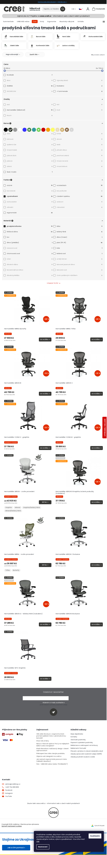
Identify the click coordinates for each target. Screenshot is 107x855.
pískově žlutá (29, 155)
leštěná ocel (79, 253)
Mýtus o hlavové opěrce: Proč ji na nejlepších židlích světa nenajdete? (52, 745)
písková (29, 161)
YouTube (8, 796)
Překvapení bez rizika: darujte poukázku (50, 754)
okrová (79, 139)
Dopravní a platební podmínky (82, 743)
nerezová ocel (29, 248)
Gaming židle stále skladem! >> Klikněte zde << (52, 2)
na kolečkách (79, 185)
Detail (44, 502)
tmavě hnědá (29, 150)
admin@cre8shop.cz (12, 784)
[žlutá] (53, 129)
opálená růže (29, 145)
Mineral (17, 507)
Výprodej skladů (79, 80)
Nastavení (43, 847)
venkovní (79, 202)
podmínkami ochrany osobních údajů (53, 705)
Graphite (8, 507)
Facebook (8, 790)
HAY (79, 105)
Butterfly (16, 570)
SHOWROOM (29, 91)
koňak (79, 134)
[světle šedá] (15, 129)
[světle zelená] (39, 129)
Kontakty (74, 737)
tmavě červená (79, 161)
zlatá (29, 134)
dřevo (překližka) (29, 243)
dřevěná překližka (29, 275)
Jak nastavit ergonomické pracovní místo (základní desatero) (51, 760)
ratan (29, 259)
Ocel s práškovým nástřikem (79, 275)
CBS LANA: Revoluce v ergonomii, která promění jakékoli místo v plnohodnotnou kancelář (51, 736)
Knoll (79, 110)
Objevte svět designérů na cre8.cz (48, 756)
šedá (79, 145)
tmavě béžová (79, 166)
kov (29, 237)
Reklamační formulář (78, 748)
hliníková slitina (29, 232)
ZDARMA (29, 86)
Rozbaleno (79, 86)
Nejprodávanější (12, 54)
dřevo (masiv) (79, 237)
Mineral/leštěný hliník (13, 511)
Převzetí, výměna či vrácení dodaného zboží (87, 751)
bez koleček (29, 191)
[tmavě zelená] (29, 129)
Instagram (9, 793)
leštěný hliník (79, 232)
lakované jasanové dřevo (79, 264)
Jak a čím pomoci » (16, 847)
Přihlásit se (54, 712)
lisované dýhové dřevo (29, 270)
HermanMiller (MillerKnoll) (29, 110)
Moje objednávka (77, 734)
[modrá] (24, 129)
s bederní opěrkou (79, 196)
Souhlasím (95, 836)
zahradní (29, 207)
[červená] (43, 129)
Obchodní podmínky (78, 740)
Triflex (7, 570)
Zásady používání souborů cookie (83, 757)
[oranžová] (48, 129)
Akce (29, 80)
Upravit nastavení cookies (12, 826)
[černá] (6, 129)
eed (29, 105)
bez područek (79, 191)
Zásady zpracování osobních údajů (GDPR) (86, 754)
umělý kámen (79, 259)
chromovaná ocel (29, 253)
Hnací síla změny (42, 741)
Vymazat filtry (52, 283)
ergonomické (29, 213)
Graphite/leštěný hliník (31, 507)
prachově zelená (79, 155)
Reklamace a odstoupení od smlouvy (84, 745)
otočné (29, 185)
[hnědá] (67, 129)
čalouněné (79, 207)
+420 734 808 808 (12, 787)
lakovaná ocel (79, 270)
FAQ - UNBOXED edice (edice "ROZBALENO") (52, 764)
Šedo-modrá (29, 172)
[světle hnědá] (62, 129)
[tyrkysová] (34, 129)
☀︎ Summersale (79, 91)
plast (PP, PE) (79, 243)
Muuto (29, 115)
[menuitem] (8, 21)
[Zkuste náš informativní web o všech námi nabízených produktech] (53, 812)
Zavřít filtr (34, 54)
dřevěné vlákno (29, 264)
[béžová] (57, 129)
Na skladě (29, 75)
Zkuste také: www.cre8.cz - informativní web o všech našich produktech (53, 803)
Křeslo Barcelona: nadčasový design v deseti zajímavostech (52, 750)
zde (37, 841)
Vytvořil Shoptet (99, 825)
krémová (29, 139)
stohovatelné (29, 202)
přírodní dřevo (79, 150)
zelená (29, 166)
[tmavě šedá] (10, 129)
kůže (79, 248)
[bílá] (20, 129)
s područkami (29, 196)
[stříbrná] (71, 129)
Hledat (63, 9)
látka (79, 226)
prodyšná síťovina (29, 226)
